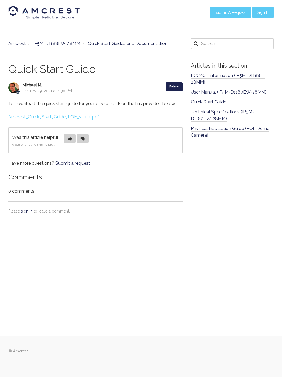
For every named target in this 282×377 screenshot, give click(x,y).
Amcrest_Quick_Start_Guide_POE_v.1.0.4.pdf (53, 117)
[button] (70, 138)
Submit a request (72, 163)
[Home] (44, 12)
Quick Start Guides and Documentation (127, 43)
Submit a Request (231, 12)
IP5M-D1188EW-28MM (56, 43)
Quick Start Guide (208, 102)
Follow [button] (174, 86)
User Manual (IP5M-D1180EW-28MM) (229, 92)
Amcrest (17, 43)
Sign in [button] (263, 12)
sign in (26, 211)
